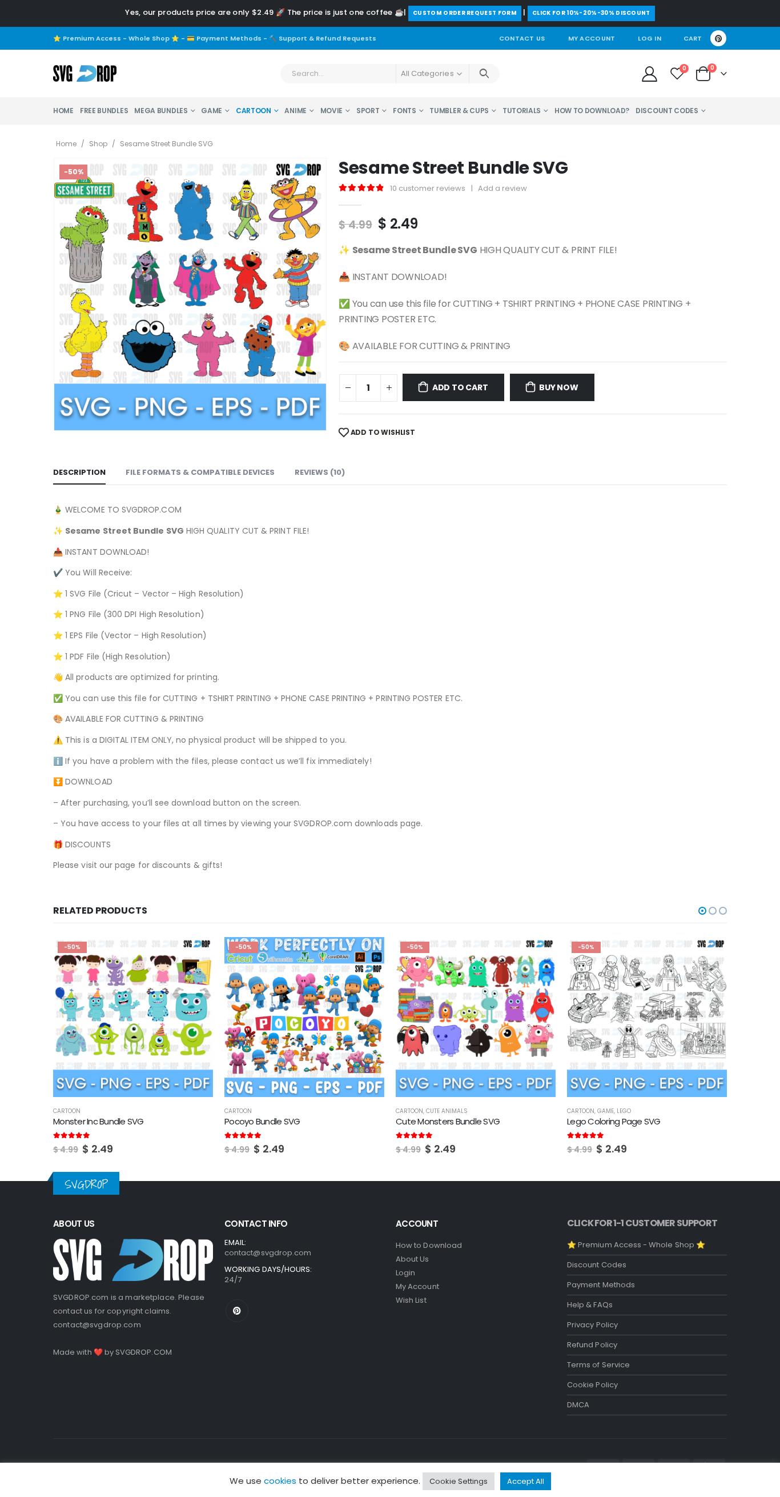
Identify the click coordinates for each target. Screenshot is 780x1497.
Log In (649, 38)
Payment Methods (601, 1284)
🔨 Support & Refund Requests (322, 38)
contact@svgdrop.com (97, 1324)
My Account (592, 38)
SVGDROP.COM (143, 1352)
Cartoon (253, 110)
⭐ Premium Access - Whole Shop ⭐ (116, 38)
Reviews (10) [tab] (320, 472)
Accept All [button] (525, 1481)
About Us (412, 1259)
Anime (295, 110)
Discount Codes (667, 110)
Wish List (411, 1300)
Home (63, 110)
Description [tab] (79, 472)
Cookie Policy (592, 1384)
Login (405, 1272)
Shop (98, 144)
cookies (280, 1481)
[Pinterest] (718, 38)
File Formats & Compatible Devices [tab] (200, 472)
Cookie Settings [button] (458, 1481)
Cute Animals (447, 1111)
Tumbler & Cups (459, 110)
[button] (702, 911)
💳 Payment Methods (224, 38)
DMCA (578, 1404)
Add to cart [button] (194, 956)
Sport (368, 110)
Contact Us (522, 38)
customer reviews (427, 188)
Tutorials (521, 110)
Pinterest (237, 1310)
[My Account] (649, 73)
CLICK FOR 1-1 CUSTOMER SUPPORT (642, 1223)
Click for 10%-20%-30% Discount (591, 13)
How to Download (429, 1245)
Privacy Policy (592, 1324)
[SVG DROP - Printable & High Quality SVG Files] (84, 73)
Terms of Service (598, 1364)
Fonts (404, 110)
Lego (624, 1111)
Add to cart (460, 387)
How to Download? (591, 110)
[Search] (484, 73)
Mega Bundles (160, 110)
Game (211, 110)
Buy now (558, 387)
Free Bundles (104, 110)
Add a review (502, 188)
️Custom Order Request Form (465, 13)
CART (692, 38)
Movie (331, 110)
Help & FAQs (590, 1304)
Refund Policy (592, 1344)
